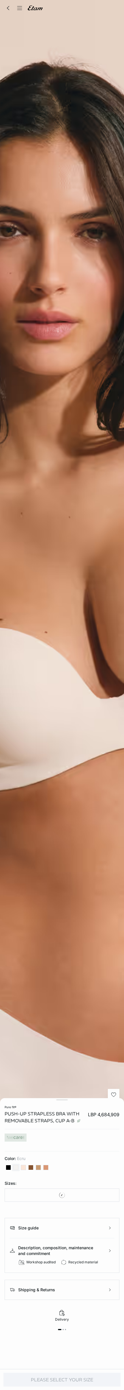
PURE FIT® (10, 1107)
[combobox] (62, 1195)
